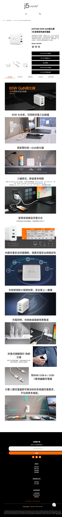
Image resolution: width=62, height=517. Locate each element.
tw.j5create (40, 506)
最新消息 (36, 468)
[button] (54, 505)
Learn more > (58, 513)
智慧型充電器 (9, 20)
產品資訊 (36, 482)
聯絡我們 (36, 497)
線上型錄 (36, 483)
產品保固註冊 (36, 495)
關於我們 (36, 467)
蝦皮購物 (45, 63)
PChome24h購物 (45, 53)
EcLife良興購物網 (45, 72)
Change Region (26, 506)
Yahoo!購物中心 (45, 58)
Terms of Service (36, 501)
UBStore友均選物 (45, 67)
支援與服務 (36, 493)
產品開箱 (36, 470)
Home (4, 20)
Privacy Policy (28, 501)
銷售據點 (36, 472)
